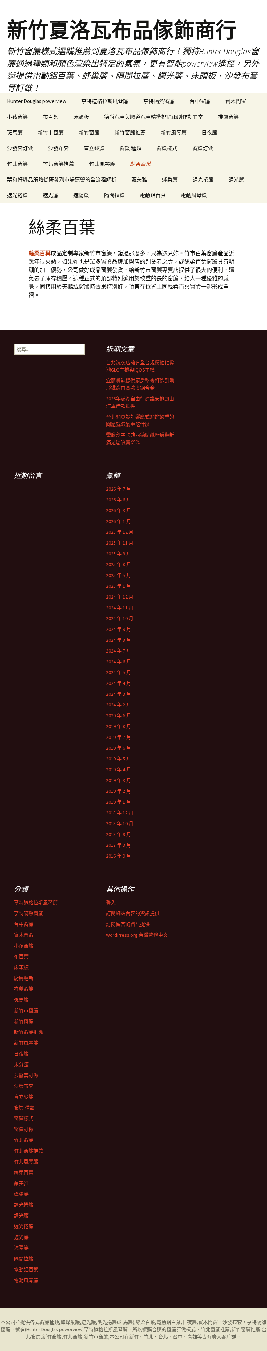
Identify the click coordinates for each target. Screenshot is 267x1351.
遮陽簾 (81, 195)
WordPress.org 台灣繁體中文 (137, 935)
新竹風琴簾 (174, 132)
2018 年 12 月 (120, 813)
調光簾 (236, 179)
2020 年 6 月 (118, 715)
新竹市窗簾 (51, 132)
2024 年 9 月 (118, 629)
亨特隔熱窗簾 (159, 101)
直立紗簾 (94, 148)
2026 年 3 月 (118, 510)
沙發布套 (58, 148)
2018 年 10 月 (120, 823)
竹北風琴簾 (102, 164)
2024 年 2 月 (118, 705)
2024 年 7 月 (118, 651)
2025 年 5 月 (118, 575)
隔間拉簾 (114, 195)
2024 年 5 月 (118, 672)
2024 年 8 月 (118, 640)
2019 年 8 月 (118, 726)
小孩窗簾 (17, 117)
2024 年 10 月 (120, 618)
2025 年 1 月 (118, 586)
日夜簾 (209, 132)
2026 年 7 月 (118, 489)
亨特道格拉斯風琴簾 (104, 101)
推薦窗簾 (228, 117)
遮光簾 (50, 195)
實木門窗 (235, 101)
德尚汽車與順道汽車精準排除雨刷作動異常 (153, 117)
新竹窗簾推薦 (130, 132)
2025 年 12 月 (120, 532)
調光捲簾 (203, 179)
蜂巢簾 (170, 179)
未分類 (21, 1064)
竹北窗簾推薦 (58, 164)
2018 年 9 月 (118, 834)
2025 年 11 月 (120, 543)
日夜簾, (190, 1322)
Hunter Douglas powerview (36, 101)
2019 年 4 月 (118, 769)
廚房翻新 (23, 978)
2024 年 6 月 (118, 661)
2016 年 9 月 (118, 856)
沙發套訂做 (20, 148)
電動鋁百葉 (153, 195)
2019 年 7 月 (118, 737)
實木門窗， (210, 1322)
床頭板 (81, 117)
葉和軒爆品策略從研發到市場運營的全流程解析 (61, 179)
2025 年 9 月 (118, 553)
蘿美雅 (139, 179)
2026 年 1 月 (118, 521)
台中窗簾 (199, 101)
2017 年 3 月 (118, 845)
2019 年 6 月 (118, 748)
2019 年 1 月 (118, 802)
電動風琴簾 (194, 195)
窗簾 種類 (130, 148)
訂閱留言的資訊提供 (128, 924)
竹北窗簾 (17, 164)
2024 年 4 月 (118, 683)
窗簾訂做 (202, 148)
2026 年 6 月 (118, 500)
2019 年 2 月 (118, 791)
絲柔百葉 (140, 164)
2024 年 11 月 (120, 607)
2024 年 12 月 (120, 597)
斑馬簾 (15, 132)
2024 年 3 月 (118, 694)
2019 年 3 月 (118, 780)
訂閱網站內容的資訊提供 (133, 913)
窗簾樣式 (166, 148)
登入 (111, 902)
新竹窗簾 (89, 132)
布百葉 (50, 117)
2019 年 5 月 (118, 759)
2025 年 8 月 (118, 564)
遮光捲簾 (17, 195)
